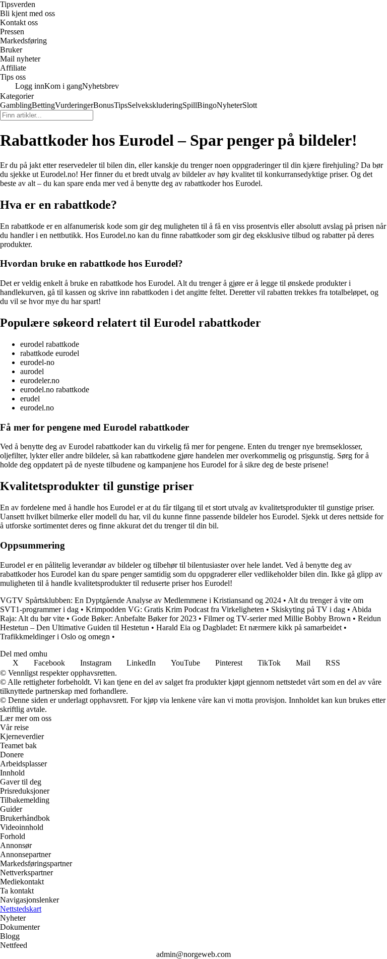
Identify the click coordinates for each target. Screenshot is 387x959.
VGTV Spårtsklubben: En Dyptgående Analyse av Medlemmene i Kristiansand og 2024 (140, 600)
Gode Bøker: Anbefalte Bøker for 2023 (134, 618)
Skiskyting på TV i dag (308, 609)
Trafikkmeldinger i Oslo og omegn (56, 636)
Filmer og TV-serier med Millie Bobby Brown (277, 618)
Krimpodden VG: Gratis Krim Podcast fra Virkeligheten (175, 609)
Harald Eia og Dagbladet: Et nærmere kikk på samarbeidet (249, 627)
